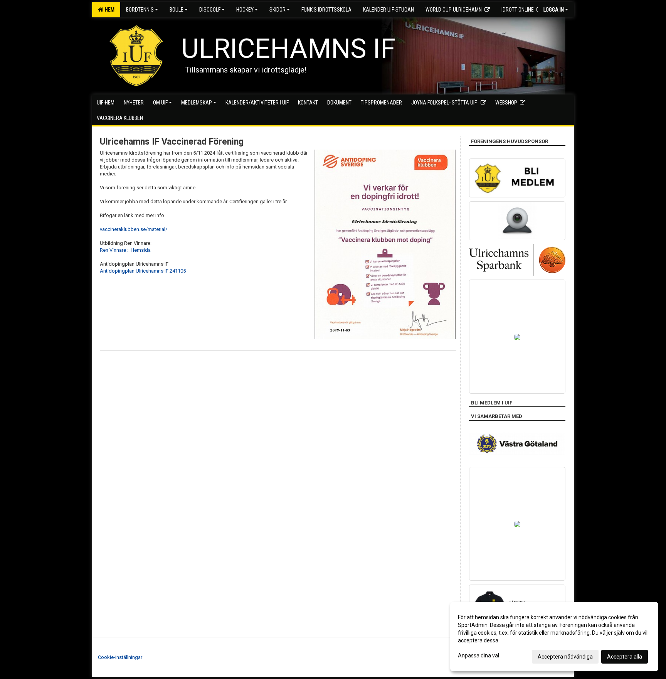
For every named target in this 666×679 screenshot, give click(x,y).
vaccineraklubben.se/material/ (133, 229)
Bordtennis (140, 10)
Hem (108, 10)
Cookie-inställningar (120, 657)
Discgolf (209, 10)
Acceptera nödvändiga (565, 657)
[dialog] (554, 636)
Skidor (277, 10)
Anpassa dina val (478, 655)
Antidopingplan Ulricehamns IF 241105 (143, 271)
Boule (176, 10)
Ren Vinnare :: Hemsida (125, 250)
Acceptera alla (624, 657)
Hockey (245, 10)
